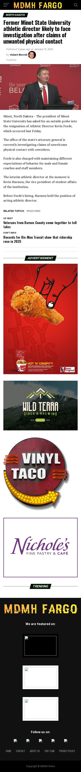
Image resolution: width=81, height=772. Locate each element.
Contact (20, 751)
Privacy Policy (67, 751)
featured (34, 211)
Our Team (49, 751)
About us (35, 751)
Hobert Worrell (18, 54)
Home (8, 751)
